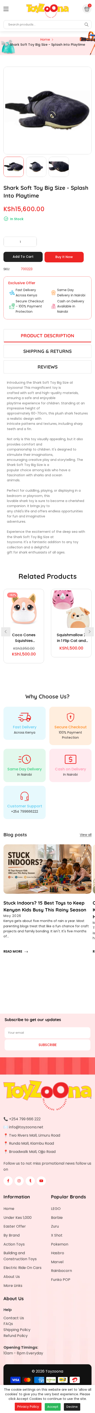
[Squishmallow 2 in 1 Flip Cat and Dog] (71, 609)
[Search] (86, 24)
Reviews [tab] (48, 367)
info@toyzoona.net (26, 1127)
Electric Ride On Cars (22, 1267)
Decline (72, 1406)
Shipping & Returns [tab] (47, 351)
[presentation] (5, 631)
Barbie (57, 1217)
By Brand (11, 1235)
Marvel (57, 1262)
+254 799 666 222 (25, 1119)
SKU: (6, 269)
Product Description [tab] (47, 335)
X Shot (56, 1235)
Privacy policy (28, 1406)
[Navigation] (6, 9)
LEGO (56, 1208)
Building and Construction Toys (20, 1256)
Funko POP (60, 1279)
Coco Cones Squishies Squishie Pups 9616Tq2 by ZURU (23, 638)
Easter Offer (14, 1226)
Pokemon (59, 1244)
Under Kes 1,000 (17, 1217)
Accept (52, 1406)
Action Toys (14, 1244)
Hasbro (57, 1253)
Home (8, 1208)
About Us (11, 1276)
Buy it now (64, 257)
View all (86, 834)
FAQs (8, 1323)
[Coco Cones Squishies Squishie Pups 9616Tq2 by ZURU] (24, 609)
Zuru (55, 1226)
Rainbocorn (61, 1270)
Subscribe (48, 1044)
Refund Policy (15, 1335)
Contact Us (13, 1318)
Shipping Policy (16, 1329)
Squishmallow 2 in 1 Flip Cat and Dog (71, 638)
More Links (12, 1285)
